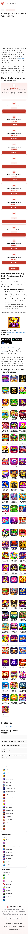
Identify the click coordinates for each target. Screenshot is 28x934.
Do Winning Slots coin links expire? (12, 745)
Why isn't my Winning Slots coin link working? (12, 750)
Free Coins (8, 726)
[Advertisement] (14, 34)
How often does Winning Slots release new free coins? (13, 756)
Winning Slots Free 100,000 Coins (14, 105)
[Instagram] (17, 918)
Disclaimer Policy (18, 923)
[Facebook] (8, 918)
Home (3, 9)
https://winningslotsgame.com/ (16, 332)
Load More (14, 268)
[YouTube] (14, 918)
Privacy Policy (9, 923)
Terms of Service (20, 926)
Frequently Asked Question (10, 926)
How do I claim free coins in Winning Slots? (14, 741)
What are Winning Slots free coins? (12, 737)
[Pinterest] (20, 918)
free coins (21, 58)
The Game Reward (10, 3)
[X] (11, 918)
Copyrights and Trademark (14, 929)
